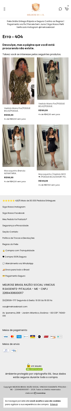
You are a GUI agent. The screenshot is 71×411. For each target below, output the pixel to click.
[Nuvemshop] (35, 393)
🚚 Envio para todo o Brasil (15, 269)
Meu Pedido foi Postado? (14, 219)
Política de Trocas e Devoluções (18, 238)
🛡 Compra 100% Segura (14, 256)
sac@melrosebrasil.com (14, 306)
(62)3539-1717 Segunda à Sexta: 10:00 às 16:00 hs (27, 300)
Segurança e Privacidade (15, 225)
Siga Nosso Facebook (13, 213)
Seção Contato (10, 231)
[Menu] (5, 9)
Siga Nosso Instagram (13, 206)
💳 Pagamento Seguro (13, 275)
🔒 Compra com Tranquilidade (18, 250)
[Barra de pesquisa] (60, 9)
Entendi (54, 404)
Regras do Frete (10, 244)
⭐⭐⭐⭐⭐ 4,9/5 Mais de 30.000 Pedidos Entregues (28, 200)
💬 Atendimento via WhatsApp (17, 263)
